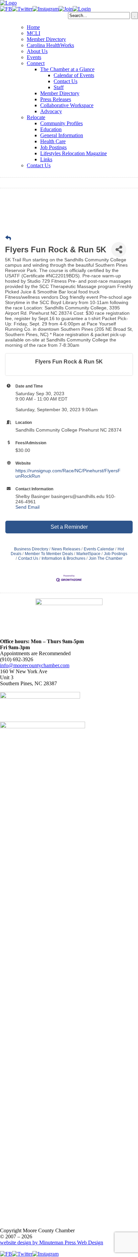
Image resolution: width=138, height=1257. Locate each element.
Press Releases (55, 99)
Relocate (36, 117)
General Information (61, 135)
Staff (59, 87)
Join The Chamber (106, 558)
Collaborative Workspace (66, 105)
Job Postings (53, 147)
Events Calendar (99, 549)
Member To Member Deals (49, 553)
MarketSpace (88, 553)
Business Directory (31, 549)
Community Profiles (61, 123)
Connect (36, 63)
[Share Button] (118, 249)
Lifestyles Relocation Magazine (73, 153)
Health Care (53, 141)
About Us (37, 51)
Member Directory (46, 39)
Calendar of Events (74, 75)
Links (46, 159)
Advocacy (51, 111)
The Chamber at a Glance (67, 69)
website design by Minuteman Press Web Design (51, 1242)
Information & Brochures (63, 558)
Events (34, 57)
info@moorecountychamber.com (34, 665)
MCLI (33, 33)
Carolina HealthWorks (50, 45)
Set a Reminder (69, 527)
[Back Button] (8, 238)
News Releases (66, 549)
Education (51, 129)
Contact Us (65, 81)
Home (33, 27)
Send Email (27, 507)
